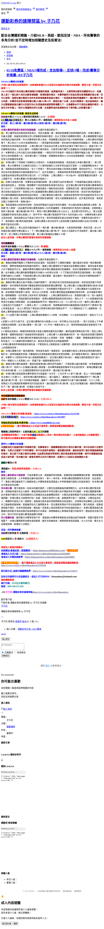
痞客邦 (18, 621)
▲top (3, 634)
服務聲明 (77, 891)
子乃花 (4, 606)
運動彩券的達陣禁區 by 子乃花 (30, 21)
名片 (8, 59)
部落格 (9, 55)
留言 (24, 621)
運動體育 (23, 47)
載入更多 (5, 639)
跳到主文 (5, 28)
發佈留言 (5, 656)
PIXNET (32, 891)
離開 (15, 924)
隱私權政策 (67, 891)
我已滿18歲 (6, 924)
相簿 (8, 52)
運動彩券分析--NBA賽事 (29, 629)
